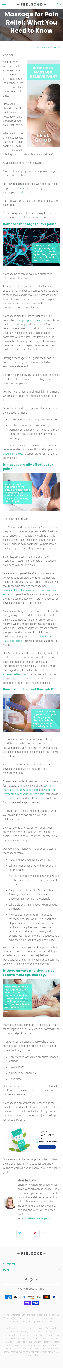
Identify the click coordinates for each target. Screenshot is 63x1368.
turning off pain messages (30, 320)
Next (55, 47)
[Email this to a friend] (42, 1233)
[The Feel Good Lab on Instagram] (36, 1280)
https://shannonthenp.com (36, 1218)
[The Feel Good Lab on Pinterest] (31, 1280)
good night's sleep (13, 453)
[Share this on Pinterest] (35, 1233)
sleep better (27, 192)
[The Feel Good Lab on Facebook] (26, 1280)
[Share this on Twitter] (19, 1233)
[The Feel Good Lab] (31, 4)
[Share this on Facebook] (27, 1233)
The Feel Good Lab (35, 1289)
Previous (44, 47)
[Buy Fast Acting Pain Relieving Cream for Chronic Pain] (31, 1151)
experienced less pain (15, 674)
